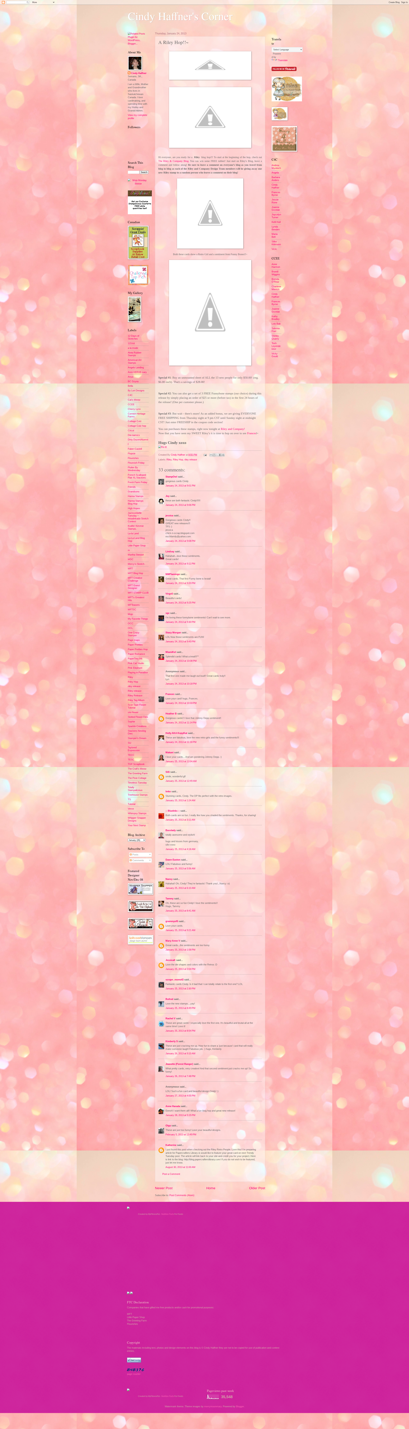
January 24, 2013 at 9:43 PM (180, 641)
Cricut (131, 430)
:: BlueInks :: (173, 811)
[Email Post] (204, 455)
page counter (134, 1374)
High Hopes (134, 508)
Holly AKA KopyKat (176, 733)
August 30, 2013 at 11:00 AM (180, 1167)
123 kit (131, 343)
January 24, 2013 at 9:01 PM (180, 485)
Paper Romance (136, 654)
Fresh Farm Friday (137, 482)
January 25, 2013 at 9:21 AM (180, 930)
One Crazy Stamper (133, 634)
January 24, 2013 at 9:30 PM (180, 622)
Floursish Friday (136, 463)
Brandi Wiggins (276, 273)
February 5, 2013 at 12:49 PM (181, 1134)
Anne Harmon (276, 265)
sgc (168, 613)
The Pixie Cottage (137, 778)
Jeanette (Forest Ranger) (180, 1064)
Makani (170, 752)
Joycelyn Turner (276, 216)
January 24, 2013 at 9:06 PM (180, 505)
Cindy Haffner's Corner (180, 15)
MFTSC (132, 609)
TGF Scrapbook (136, 764)
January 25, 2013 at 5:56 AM (180, 868)
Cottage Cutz (135, 421)
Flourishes (133, 458)
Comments (138, 860)
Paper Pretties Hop (138, 649)
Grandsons (133, 491)
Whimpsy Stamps (137, 813)
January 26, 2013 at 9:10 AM (180, 1053)
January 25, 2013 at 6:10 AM (180, 888)
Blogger (240, 1406)
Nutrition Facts (167, 1214)
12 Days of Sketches (133, 337)
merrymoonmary (213, 1406)
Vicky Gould (275, 355)
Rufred (169, 999)
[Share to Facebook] (220, 455)
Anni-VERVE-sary (137, 372)
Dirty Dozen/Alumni (138, 439)
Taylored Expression (134, 749)
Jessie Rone (275, 201)
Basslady (171, 830)
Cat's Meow (134, 400)
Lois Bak (276, 323)
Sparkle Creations (137, 726)
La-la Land (133, 533)
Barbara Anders (276, 178)
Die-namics (134, 435)
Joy (168, 496)
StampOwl (171, 476)
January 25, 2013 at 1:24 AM (180, 800)
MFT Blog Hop (135, 573)
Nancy (169, 879)
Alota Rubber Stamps (134, 354)
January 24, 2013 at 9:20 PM (180, 583)
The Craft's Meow (137, 768)
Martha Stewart (136, 554)
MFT (130, 568)
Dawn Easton (173, 859)
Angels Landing (136, 367)
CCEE (131, 404)
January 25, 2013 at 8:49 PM (180, 1008)
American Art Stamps (134, 361)
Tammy (170, 898)
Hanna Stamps (135, 496)
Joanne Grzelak (276, 208)
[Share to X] (217, 455)
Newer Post (164, 1188)
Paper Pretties (135, 644)
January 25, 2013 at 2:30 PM (180, 988)
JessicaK (171, 960)
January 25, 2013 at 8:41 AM (180, 910)
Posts (135, 854)
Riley (169, 459)
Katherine (171, 1145)
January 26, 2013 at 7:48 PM (180, 1076)
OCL (130, 628)
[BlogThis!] (214, 455)
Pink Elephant (135, 668)
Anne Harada (173, 1106)
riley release (190, 459)
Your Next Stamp (137, 825)
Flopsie (131, 453)
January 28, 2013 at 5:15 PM (180, 1115)
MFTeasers (134, 605)
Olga (168, 1125)
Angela (275, 172)
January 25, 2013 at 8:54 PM (180, 1031)
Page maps (134, 640)
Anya (130, 377)
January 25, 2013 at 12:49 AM (181, 781)
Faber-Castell (135, 449)
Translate (283, 60)
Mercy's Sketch (136, 564)
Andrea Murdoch (276, 166)
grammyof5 (172, 921)
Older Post (257, 1188)
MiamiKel (171, 652)
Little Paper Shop (137, 545)
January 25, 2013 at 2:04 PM (180, 969)
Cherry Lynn (134, 409)
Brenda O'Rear (275, 280)
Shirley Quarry (275, 337)
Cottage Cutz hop (137, 426)
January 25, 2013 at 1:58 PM (180, 949)
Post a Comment (171, 1174)
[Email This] (211, 455)
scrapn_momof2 (175, 979)
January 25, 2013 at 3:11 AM (180, 819)
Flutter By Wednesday (134, 469)
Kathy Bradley (276, 318)
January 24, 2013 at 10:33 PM (181, 703)
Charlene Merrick (276, 288)
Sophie (131, 721)
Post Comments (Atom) (181, 1195)
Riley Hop (178, 459)
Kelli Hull (276, 222)
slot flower (133, 712)
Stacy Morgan (173, 632)
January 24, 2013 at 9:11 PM (180, 563)
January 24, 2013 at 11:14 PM (181, 722)
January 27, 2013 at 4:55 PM (180, 1095)
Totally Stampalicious (135, 788)
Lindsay (170, 551)
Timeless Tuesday (137, 782)
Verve (131, 808)
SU (129, 743)
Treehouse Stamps (138, 795)
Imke (168, 791)
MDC (130, 559)
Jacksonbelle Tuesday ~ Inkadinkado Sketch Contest (138, 517)
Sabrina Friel (276, 330)
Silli (168, 772)
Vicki (274, 249)
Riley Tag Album (136, 700)
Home (210, 1188)
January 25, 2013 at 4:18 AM (180, 849)
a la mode (133, 348)
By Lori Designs (136, 390)
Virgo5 (169, 593)
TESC (131, 759)
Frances (170, 694)
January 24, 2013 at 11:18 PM (181, 742)
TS (129, 799)
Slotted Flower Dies (138, 717)
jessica (169, 515)
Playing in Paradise (138, 672)
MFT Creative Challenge (135, 579)
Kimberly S (172, 1041)
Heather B (171, 713)
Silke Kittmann (276, 243)
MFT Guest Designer (134, 587)
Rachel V (170, 1018)
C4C (130, 395)
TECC (131, 755)
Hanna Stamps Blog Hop (135, 502)
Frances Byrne (276, 193)
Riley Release (135, 695)
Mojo (130, 614)
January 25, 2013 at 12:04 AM (181, 761)
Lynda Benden (276, 228)
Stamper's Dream (137, 738)
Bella (130, 386)
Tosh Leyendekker (276, 346)
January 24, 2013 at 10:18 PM (181, 683)
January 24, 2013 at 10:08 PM (181, 661)
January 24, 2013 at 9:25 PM (180, 602)
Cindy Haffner (178, 455)
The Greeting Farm (138, 773)
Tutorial (131, 804)
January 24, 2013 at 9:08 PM (180, 541)
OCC (130, 623)
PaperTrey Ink (135, 658)
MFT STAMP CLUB (138, 592)
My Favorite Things (138, 619)
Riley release (134, 691)
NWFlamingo (173, 574)
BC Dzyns (133, 381)
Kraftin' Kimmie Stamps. (136, 527)
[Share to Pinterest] (223, 455)
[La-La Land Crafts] (287, 100)
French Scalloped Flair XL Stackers (137, 476)
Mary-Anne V (173, 941)
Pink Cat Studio (136, 663)
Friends (132, 487)
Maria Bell (275, 235)
